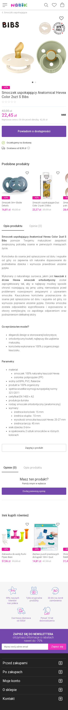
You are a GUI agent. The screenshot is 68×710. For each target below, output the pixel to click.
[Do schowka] (27, 172)
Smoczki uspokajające (15, 12)
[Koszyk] (62, 5)
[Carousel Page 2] (35, 82)
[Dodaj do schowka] (61, 18)
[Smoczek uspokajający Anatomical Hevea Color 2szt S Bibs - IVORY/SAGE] (34, 47)
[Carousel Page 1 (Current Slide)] (32, 82)
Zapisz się (57, 646)
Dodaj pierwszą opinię (34, 491)
